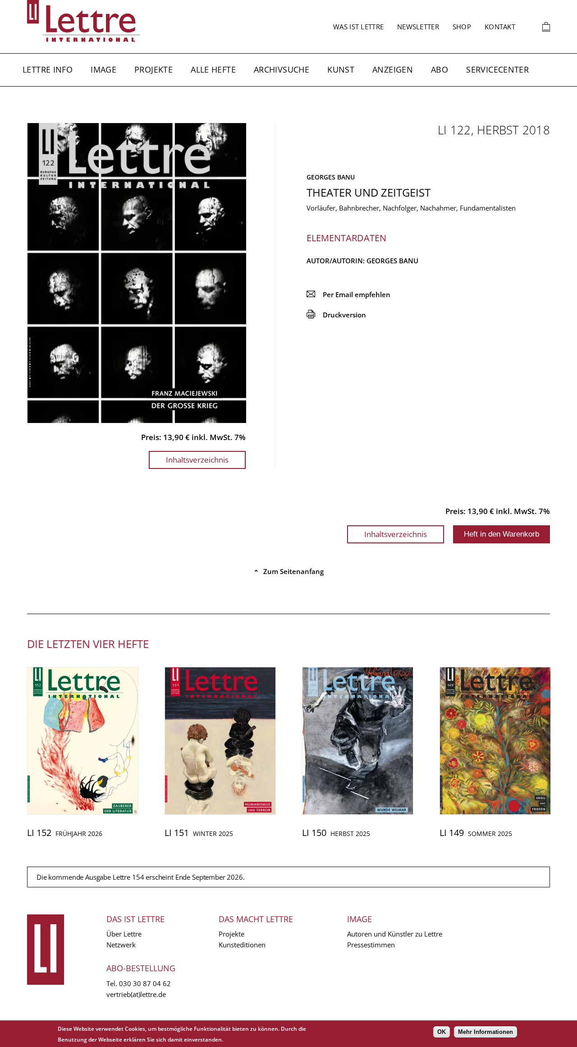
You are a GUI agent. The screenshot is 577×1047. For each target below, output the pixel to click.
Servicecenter (497, 69)
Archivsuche (281, 69)
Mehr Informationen (485, 1032)
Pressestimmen (371, 944)
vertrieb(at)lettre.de (136, 994)
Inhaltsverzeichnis (197, 460)
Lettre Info (48, 69)
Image (103, 69)
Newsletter (418, 26)
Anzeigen (392, 69)
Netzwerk (121, 944)
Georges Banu (331, 177)
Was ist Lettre (358, 26)
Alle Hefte (213, 69)
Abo (439, 69)
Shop (462, 26)
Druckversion (336, 314)
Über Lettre (124, 933)
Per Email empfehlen (348, 294)
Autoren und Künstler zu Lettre (394, 933)
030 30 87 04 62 (145, 983)
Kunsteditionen (242, 944)
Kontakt (500, 26)
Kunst (340, 69)
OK (441, 1032)
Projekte (153, 69)
